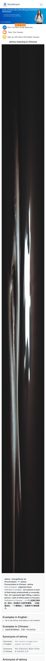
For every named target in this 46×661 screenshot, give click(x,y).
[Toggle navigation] (41, 5)
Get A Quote (20, 25)
